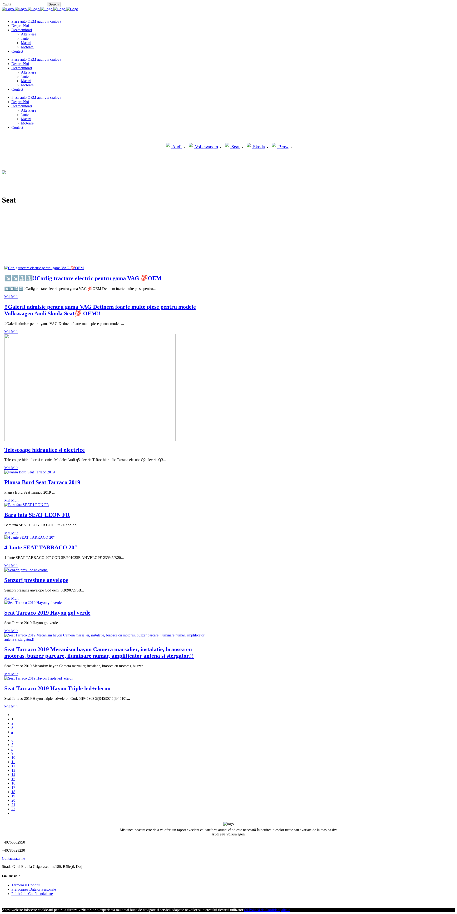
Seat (235, 146)
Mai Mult (11, 297)
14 (13, 775)
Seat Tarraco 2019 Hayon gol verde (47, 613)
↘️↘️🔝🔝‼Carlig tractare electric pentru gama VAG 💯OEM (83, 278)
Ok (246, 910)
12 (13, 766)
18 (13, 792)
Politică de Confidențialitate (32, 894)
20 (13, 800)
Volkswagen (206, 146)
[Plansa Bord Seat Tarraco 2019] (29, 472)
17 (13, 787)
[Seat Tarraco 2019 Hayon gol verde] (33, 603)
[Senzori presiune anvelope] (26, 570)
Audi (176, 146)
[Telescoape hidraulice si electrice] (90, 440)
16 (13, 783)
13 (13, 770)
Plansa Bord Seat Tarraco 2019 (42, 482)
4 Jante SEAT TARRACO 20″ (40, 547)
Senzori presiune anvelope (36, 580)
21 (13, 805)
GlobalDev (60, 902)
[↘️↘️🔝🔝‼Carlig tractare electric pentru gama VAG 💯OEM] (44, 268)
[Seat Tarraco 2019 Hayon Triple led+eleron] (38, 678)
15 (13, 779)
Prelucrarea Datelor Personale (33, 889)
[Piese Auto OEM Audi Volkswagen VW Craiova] (40, 9)
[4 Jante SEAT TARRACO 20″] (29, 537)
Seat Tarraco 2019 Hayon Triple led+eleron (57, 688)
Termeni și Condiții (25, 885)
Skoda (258, 146)
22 (13, 809)
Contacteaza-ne (13, 858)
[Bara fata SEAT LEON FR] (26, 505)
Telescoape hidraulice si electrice (44, 450)
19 (13, 796)
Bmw (282, 146)
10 (13, 757)
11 (13, 762)
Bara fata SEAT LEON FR (37, 515)
